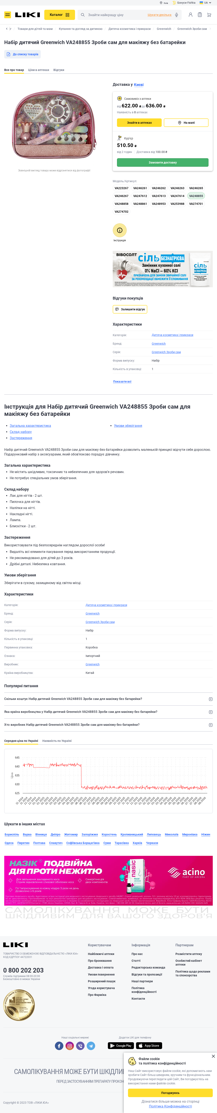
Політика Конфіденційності (170, 1106)
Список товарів (199, 14)
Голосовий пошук (176, 14)
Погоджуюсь (170, 1093)
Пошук (83, 15)
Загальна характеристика (30, 426)
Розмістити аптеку (188, 954)
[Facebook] (59, 1046)
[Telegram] (91, 1046)
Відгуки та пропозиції (147, 974)
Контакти (138, 998)
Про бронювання (100, 960)
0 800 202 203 (23, 970)
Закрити (213, 1056)
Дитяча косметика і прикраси (172, 335)
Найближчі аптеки (101, 954)
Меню (7, 14)
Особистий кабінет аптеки (188, 962)
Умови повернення (101, 974)
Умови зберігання (128, 426)
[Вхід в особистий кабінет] (190, 14)
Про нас (137, 954)
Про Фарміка (97, 994)
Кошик (209, 14)
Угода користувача (101, 988)
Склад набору (21, 432)
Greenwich (159, 343)
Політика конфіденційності (144, 990)
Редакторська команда (148, 967)
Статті (136, 960)
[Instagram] (69, 1046)
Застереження (21, 438)
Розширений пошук (101, 981)
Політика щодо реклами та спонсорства (192, 973)
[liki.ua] (27, 14)
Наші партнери (142, 981)
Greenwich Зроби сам (166, 352)
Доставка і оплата (101, 967)
